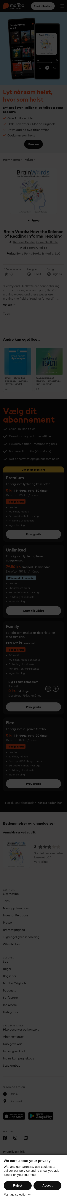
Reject (17, 1185)
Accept (47, 1185)
